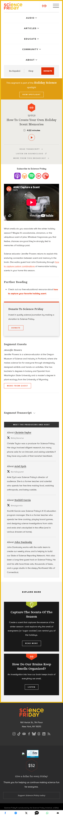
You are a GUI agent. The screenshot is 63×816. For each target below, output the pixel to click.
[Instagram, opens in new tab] (14, 733)
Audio (30, 18)
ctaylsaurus (17, 438)
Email (58, 813)
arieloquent (17, 472)
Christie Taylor (22, 432)
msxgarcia (17, 505)
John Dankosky (23, 542)
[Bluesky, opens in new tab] (34, 733)
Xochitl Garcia (22, 500)
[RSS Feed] (49, 733)
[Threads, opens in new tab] (39, 733)
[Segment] (31, 107)
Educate (30, 39)
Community (30, 49)
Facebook (5, 813)
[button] (44, 6)
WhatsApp (47, 813)
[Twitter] (26, 813)
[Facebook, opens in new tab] (29, 733)
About (30, 60)
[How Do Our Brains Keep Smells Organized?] (31, 674)
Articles (30, 28)
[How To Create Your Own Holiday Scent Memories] (31, 137)
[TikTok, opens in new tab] (19, 733)
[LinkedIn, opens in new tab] (44, 733)
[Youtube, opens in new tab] (24, 733)
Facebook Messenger (16, 813)
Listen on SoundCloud (29, 154)
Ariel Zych (20, 466)
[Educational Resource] (31, 605)
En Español (14, 71)
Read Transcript (30, 149)
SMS (37, 813)
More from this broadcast (29, 158)
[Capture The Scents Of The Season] (31, 627)
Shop (30, 71)
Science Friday (13, 6)
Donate (48, 71)
